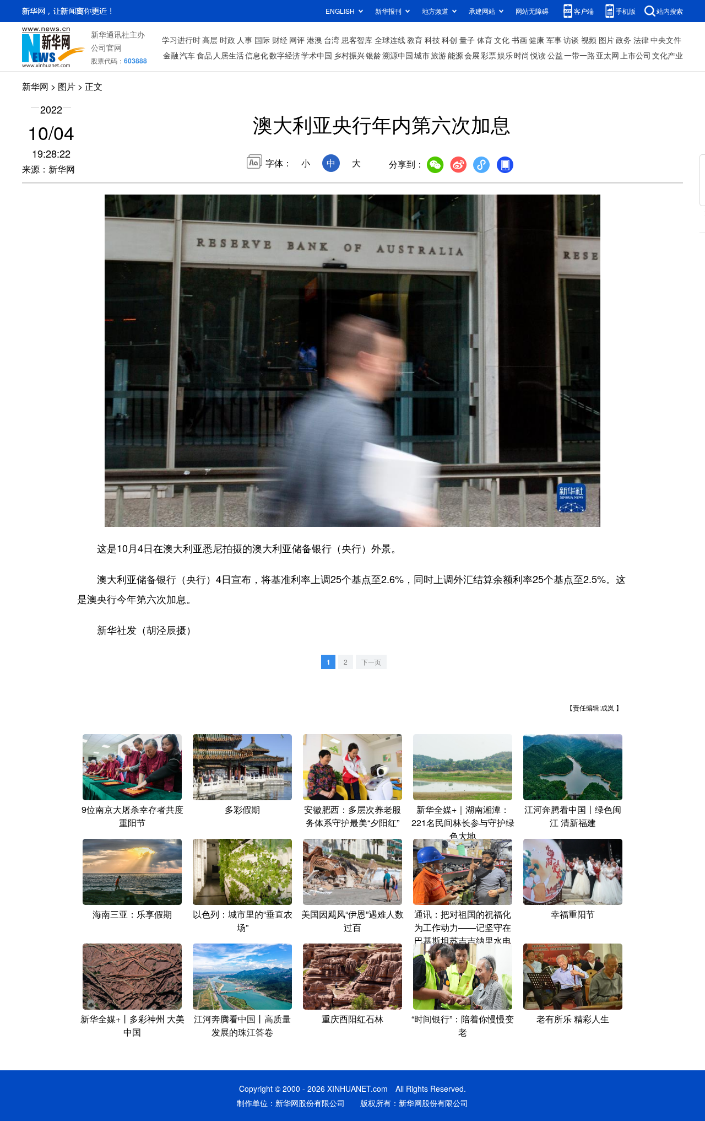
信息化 (256, 55)
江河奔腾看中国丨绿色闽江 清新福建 (572, 816)
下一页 (371, 661)
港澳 (314, 39)
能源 (455, 55)
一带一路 (579, 55)
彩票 (488, 55)
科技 (432, 39)
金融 (170, 55)
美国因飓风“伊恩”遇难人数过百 (352, 921)
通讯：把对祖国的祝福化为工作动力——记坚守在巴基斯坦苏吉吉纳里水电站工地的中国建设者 (462, 934)
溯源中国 (397, 55)
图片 (606, 39)
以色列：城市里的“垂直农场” (242, 921)
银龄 (373, 55)
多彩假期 (242, 809)
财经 (280, 39)
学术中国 (316, 55)
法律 (641, 39)
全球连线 (390, 39)
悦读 (538, 55)
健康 (536, 39)
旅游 (438, 55)
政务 (623, 39)
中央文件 (665, 39)
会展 (472, 55)
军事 (554, 39)
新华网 (35, 86)
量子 (467, 39)
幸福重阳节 (573, 914)
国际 (262, 39)
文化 (501, 39)
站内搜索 (670, 10)
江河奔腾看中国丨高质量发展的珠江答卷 (242, 1025)
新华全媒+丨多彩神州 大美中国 (132, 1025)
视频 (588, 39)
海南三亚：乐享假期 (132, 914)
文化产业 (667, 55)
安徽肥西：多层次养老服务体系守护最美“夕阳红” (352, 816)
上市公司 (635, 55)
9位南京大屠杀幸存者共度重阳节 (132, 816)
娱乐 (505, 55)
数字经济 (284, 55)
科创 (449, 39)
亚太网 (607, 55)
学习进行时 (181, 39)
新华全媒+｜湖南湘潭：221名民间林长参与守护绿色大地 (462, 822)
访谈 (571, 39)
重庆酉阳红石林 (352, 1018)
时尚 (521, 55)
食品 (204, 55)
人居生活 (228, 55)
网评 (297, 39)
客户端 (584, 10)
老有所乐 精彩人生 (572, 1018)
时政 (227, 39)
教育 (414, 39)
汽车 (187, 55)
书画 (519, 39)
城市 (422, 55)
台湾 (331, 39)
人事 (244, 39)
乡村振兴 (349, 55)
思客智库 (356, 39)
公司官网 (106, 47)
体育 (484, 39)
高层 (210, 39)
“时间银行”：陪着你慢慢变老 (462, 1025)
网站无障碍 (532, 10)
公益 (555, 55)
